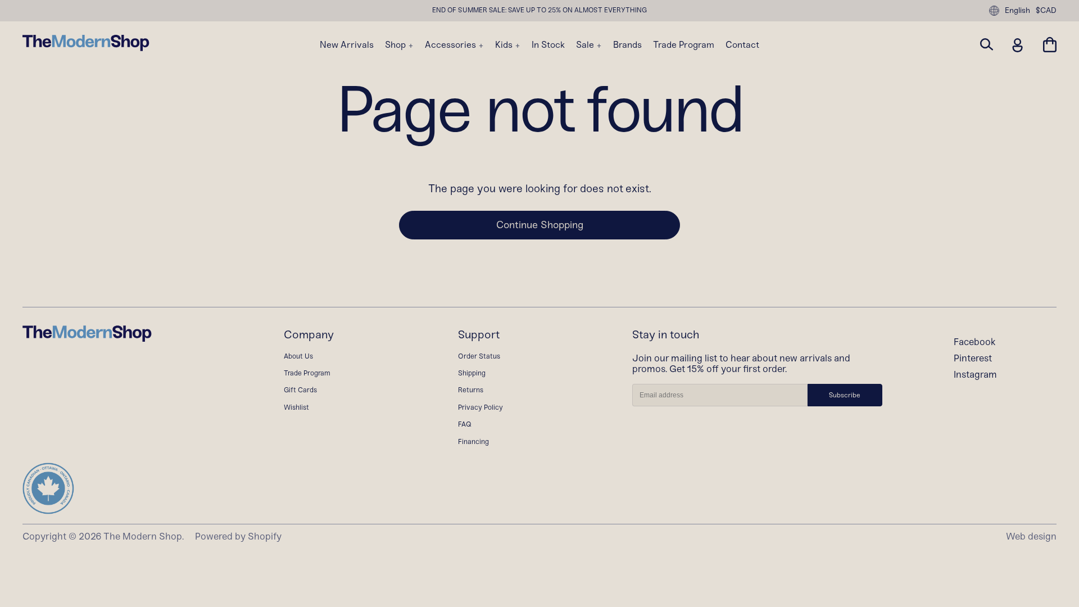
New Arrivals (347, 45)
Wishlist (296, 407)
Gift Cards (300, 390)
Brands (627, 45)
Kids (505, 45)
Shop (396, 45)
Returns (470, 390)
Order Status (479, 356)
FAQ (465, 424)
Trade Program (683, 45)
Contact (742, 45)
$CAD (1046, 11)
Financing (473, 441)
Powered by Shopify (238, 536)
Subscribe (844, 395)
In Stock (548, 45)
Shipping (472, 373)
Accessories (451, 45)
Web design (1031, 536)
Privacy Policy (480, 407)
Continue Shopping (539, 225)
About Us (298, 356)
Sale (586, 45)
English (1017, 10)
